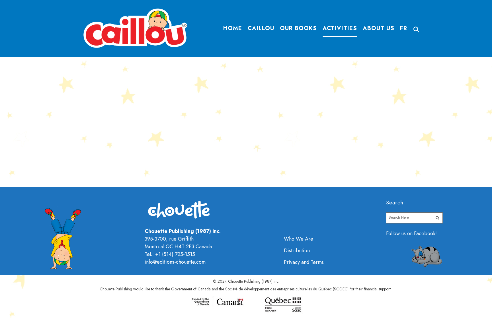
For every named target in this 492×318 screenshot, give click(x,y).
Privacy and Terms (304, 262)
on (410, 233)
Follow (393, 233)
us (403, 233)
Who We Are (298, 238)
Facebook (424, 233)
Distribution (297, 250)
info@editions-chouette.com (175, 262)
